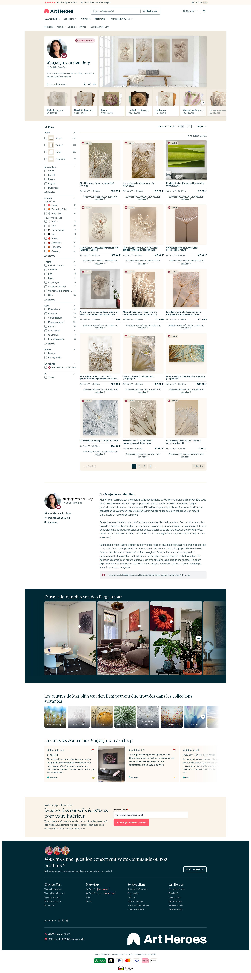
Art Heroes (176, 884)
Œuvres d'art (50, 18)
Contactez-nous (196, 869)
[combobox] (115, 11)
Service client (136, 884)
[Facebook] (67, 920)
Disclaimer (106, 954)
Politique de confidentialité (145, 954)
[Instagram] (58, 920)
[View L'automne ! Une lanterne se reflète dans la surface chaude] (139, 626)
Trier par (199, 127)
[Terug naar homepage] (58, 11)
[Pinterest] (63, 920)
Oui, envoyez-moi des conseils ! (131, 822)
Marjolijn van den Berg (90, 84)
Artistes (84, 18)
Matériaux (100, 18)
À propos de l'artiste (56, 84)
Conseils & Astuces (120, 18)
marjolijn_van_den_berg (85, 84)
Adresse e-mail (121, 810)
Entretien (95, 84)
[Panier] (204, 11)
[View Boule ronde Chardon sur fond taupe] (79, 626)
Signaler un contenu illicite (122, 954)
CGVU (97, 954)
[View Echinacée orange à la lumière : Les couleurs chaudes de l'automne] (171, 621)
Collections (69, 18)
